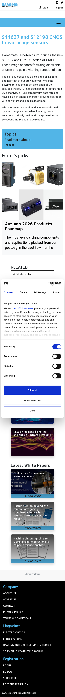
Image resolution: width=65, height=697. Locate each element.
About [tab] (56, 292)
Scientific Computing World (23, 651)
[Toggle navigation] (58, 22)
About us (9, 593)
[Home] (16, 5)
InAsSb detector (21, 274)
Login (7, 665)
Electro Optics (14, 632)
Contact (9, 605)
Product (9, 144)
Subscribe (10, 678)
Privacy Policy (13, 612)
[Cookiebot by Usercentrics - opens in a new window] (47, 284)
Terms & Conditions (17, 618)
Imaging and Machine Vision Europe (27, 645)
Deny (32, 410)
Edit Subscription (15, 684)
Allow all (32, 390)
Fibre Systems (12, 638)
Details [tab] (23, 292)
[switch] (56, 356)
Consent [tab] (8, 292)
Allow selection (32, 400)
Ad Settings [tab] (40, 292)
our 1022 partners (23, 308)
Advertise (9, 599)
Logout (8, 671)
